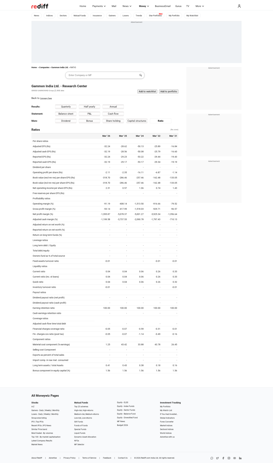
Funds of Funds (81, 425)
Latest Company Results (41, 441)
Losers (126, 15)
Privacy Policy (70, 458)
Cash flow (113, 113)
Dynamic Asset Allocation (85, 437)
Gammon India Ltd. (59, 67)
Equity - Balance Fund (126, 414)
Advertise (53, 458)
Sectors (63, 15)
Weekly (48, 410)
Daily (41, 410)
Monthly (55, 410)
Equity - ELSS (122, 402)
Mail (114, 6)
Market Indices (166, 425)
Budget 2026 (122, 425)
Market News (36, 444)
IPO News (47, 425)
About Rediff (36, 458)
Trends (139, 15)
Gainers (112, 15)
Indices (49, 15)
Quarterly (66, 106)
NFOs (76, 441)
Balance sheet (65, 113)
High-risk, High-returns (83, 410)
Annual (113, 106)
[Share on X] (217, 458)
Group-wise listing (39, 418)
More (198, 6)
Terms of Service (89, 458)
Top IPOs (39, 422)
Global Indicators (167, 418)
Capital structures (136, 120)
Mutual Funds (80, 15)
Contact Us (122, 458)
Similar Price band (39, 429)
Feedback (107, 458)
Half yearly (89, 106)
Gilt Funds (78, 422)
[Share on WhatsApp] (212, 458)
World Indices (166, 433)
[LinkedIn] (240, 458)
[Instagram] (229, 458)
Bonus (89, 120)
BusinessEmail (163, 6)
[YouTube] (234, 458)
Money (142, 6)
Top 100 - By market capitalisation (46, 437)
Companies (44, 67)
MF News (121, 421)
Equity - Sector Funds (126, 410)
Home (83, 6)
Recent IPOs (36, 425)
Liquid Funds (79, 433)
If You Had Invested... (169, 414)
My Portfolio (174, 15)
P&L (90, 113)
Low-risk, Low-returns (83, 418)
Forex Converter (166, 422)
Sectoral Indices (166, 429)
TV (187, 6)
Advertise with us (167, 437)
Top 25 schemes (81, 406)
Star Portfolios (155, 15)
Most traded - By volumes (42, 433)
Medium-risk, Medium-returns (86, 414)
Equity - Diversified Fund (127, 418)
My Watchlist (192, 15)
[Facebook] (223, 458)
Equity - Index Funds (125, 406)
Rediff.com (145, 458)
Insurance (97, 15)
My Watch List (166, 410)
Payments (97, 6)
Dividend (65, 120)
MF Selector (79, 444)
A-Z (32, 406)
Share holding (113, 120)
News (126, 6)
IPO (32, 422)
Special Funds (80, 429)
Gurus (178, 6)
